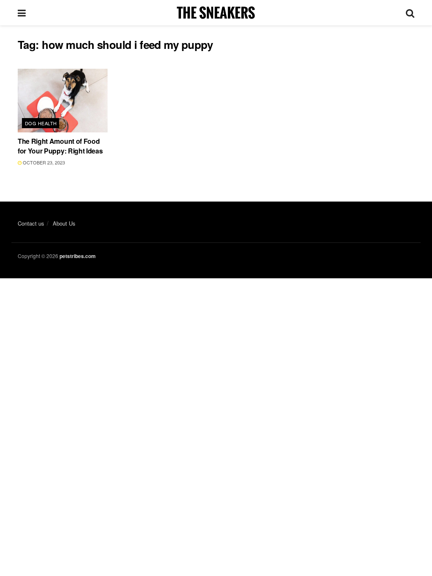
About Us (64, 223)
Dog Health (41, 123)
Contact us (31, 223)
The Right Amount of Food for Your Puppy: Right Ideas (60, 145)
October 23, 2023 (43, 162)
